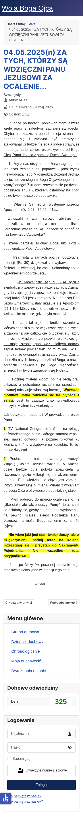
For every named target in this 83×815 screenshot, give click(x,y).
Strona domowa (25, 632)
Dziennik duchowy (27, 641)
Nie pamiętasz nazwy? (25, 801)
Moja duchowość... (27, 661)
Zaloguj (42, 785)
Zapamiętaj (21, 758)
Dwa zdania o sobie (28, 671)
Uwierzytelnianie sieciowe (46, 770)
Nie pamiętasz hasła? (24, 796)
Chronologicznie (25, 651)
